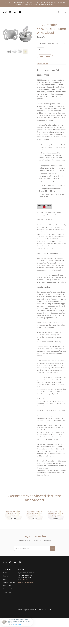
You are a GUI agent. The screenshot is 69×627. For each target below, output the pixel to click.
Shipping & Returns (9, 582)
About (5, 579)
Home (5, 573)
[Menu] (64, 12)
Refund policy (7, 586)
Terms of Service (8, 589)
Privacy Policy (7, 592)
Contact (5, 576)
